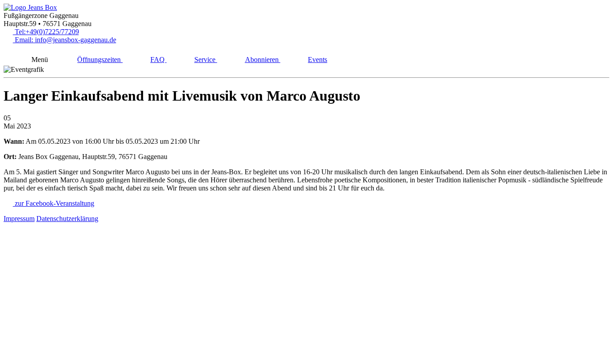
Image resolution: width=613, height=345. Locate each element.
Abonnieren (262, 59)
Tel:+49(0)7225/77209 (46, 31)
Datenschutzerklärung (67, 218)
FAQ (158, 59)
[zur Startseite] (30, 7)
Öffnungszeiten (100, 59)
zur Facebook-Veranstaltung (53, 203)
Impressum (19, 218)
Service (205, 59)
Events (317, 59)
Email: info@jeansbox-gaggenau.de (64, 40)
